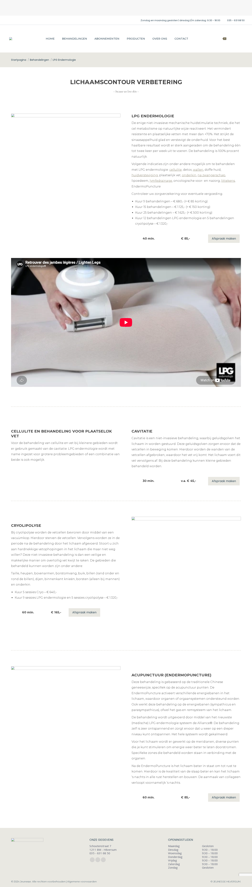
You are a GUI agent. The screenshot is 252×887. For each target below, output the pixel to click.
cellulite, (175, 169)
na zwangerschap (211, 175)
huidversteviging (145, 175)
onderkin (189, 175)
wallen (198, 169)
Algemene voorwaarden (82, 881)
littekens (228, 180)
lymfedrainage (161, 180)
